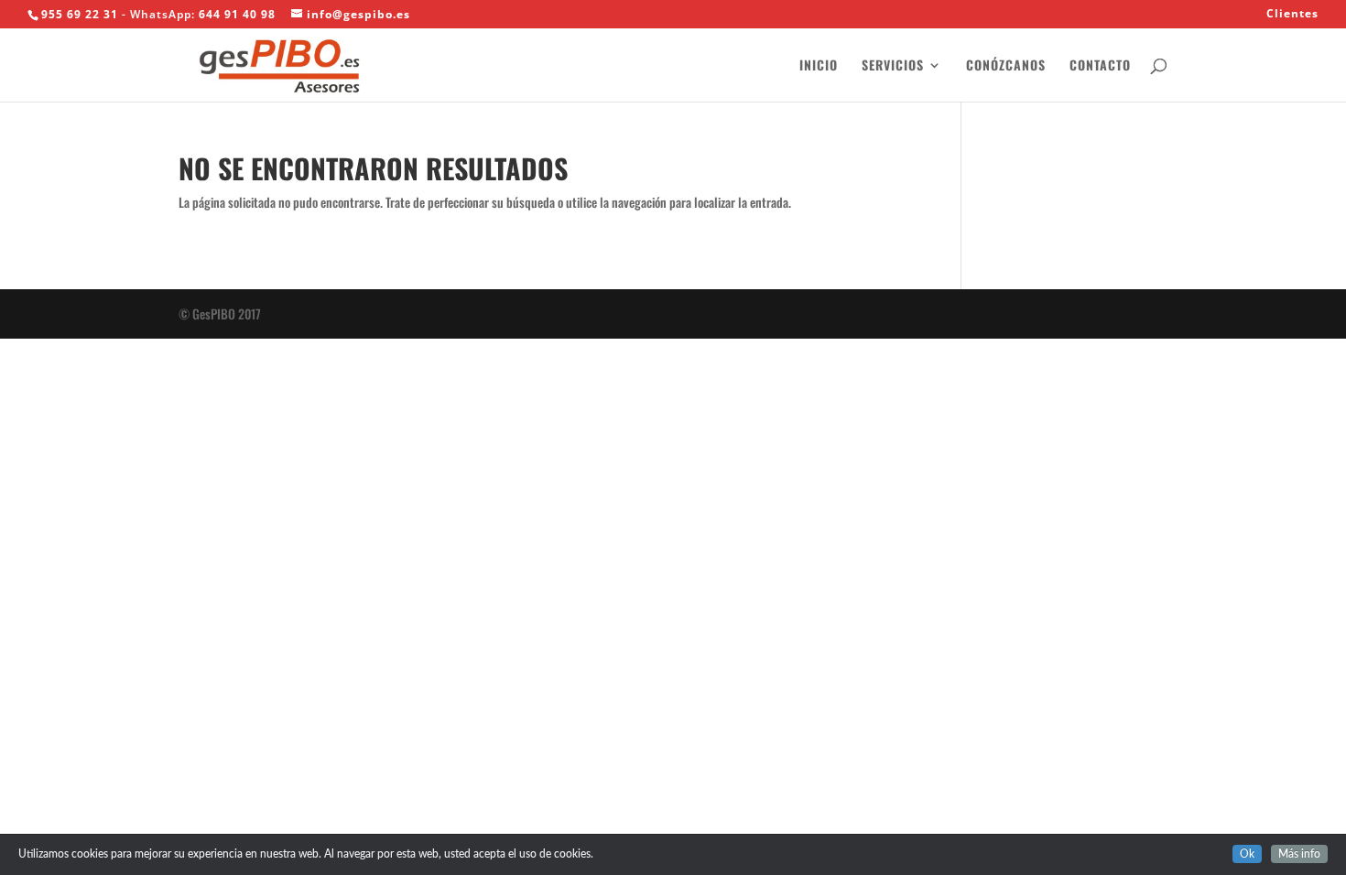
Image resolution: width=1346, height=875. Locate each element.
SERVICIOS (893, 66)
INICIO (818, 66)
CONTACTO (1100, 66)
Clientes (1292, 14)
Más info (1299, 853)
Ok (1247, 853)
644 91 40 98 (237, 14)
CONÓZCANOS (1006, 66)
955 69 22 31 (79, 14)
